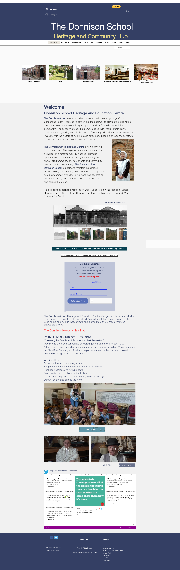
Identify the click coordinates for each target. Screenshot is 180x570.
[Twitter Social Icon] (56, 537)
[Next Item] (123, 216)
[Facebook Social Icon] (51, 537)
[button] (116, 6)
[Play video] (66, 449)
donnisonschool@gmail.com (87, 552)
